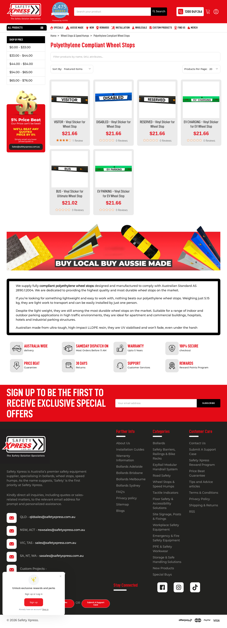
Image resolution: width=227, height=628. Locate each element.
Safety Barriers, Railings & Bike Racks (164, 454)
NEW (92, 27)
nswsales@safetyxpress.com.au (61, 530)
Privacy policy (126, 498)
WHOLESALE (141, 27)
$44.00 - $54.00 (21, 64)
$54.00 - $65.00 (20, 72)
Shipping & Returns (203, 505)
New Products (163, 568)
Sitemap (122, 504)
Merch (194, 27)
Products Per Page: (195, 69)
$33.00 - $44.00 (21, 55)
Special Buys (162, 574)
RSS (192, 511)
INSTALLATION (123, 27)
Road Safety (162, 475)
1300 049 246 (193, 11)
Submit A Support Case (95, 603)
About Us (123, 443)
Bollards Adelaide (129, 466)
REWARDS (104, 27)
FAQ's (120, 492)
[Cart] (209, 11)
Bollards (159, 443)
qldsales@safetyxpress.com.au (52, 517)
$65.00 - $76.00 (20, 80)
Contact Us (197, 443)
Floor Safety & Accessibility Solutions (163, 503)
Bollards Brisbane (129, 473)
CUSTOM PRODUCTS (162, 27)
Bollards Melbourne (131, 479)
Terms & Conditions (203, 493)
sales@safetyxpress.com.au (55, 543)
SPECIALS (58, 27)
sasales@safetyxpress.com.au (61, 556)
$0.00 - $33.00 (20, 47)
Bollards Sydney (128, 485)
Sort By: (57, 69)
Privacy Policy (199, 499)
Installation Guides (130, 449)
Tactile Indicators (165, 493)
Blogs (120, 511)
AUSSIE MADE (76, 27)
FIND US (181, 27)
